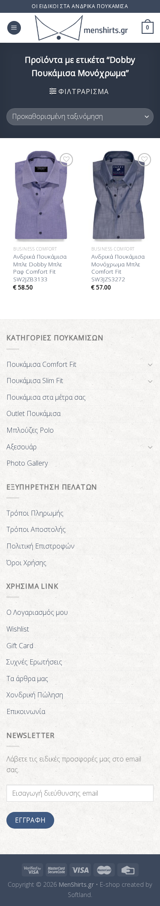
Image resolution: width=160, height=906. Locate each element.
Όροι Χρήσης (26, 562)
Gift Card (19, 645)
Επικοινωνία (25, 711)
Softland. (80, 895)
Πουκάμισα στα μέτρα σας (46, 397)
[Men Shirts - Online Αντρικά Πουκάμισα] (81, 28)
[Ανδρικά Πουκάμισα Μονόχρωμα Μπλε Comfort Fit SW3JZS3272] (119, 196)
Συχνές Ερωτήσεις (34, 662)
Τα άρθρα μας (27, 678)
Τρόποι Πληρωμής (35, 513)
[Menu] (14, 28)
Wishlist (17, 629)
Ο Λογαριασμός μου (37, 612)
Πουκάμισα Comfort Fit (41, 364)
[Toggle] (150, 364)
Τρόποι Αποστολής (36, 529)
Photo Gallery (27, 463)
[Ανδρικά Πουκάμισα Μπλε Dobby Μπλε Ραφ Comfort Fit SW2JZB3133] (41, 196)
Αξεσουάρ (21, 447)
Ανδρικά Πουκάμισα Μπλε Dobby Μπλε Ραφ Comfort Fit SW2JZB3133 (40, 268)
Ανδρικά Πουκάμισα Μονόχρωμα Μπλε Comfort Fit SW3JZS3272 (118, 268)
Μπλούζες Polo (30, 430)
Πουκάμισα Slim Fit (34, 380)
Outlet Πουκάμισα (33, 413)
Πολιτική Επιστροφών (40, 546)
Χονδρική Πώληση (34, 694)
